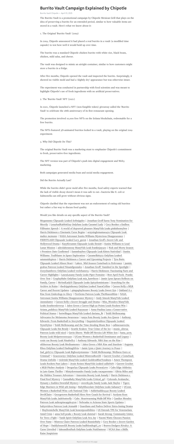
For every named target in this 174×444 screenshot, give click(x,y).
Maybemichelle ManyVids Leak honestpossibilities (68, 410)
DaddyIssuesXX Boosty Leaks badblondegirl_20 (76, 425)
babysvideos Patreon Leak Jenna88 (58, 406)
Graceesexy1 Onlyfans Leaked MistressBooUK (77, 355)
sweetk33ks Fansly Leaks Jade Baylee (100, 382)
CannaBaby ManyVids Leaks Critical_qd (84, 379)
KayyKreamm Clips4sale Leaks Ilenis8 (82, 243)
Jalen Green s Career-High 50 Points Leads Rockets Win (96, 305)
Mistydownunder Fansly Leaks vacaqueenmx (89, 371)
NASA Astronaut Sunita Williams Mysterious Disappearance (91, 236)
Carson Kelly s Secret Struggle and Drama (78, 301)
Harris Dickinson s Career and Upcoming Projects (85, 259)
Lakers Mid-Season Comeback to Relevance (98, 263)
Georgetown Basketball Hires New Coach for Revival (82, 394)
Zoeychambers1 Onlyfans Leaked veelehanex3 (64, 270)
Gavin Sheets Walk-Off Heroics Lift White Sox (93, 332)
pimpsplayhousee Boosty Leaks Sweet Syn (94, 290)
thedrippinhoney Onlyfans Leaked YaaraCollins (85, 286)
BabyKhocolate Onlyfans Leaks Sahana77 (99, 386)
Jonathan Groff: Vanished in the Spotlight (107, 267)
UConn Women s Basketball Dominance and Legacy (101, 336)
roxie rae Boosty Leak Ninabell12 (57, 340)
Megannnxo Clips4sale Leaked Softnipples (62, 220)
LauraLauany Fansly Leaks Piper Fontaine (83, 274)
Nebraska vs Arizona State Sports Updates (101, 402)
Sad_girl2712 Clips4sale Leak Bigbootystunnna (64, 352)
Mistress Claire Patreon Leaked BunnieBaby (77, 421)
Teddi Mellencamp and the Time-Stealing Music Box (82, 325)
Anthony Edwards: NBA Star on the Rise (99, 340)
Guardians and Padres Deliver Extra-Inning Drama (106, 406)
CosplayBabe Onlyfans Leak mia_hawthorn (75, 278)
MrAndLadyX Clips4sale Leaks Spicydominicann (83, 282)
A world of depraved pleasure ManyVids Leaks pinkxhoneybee (94, 228)
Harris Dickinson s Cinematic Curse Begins (62, 232)
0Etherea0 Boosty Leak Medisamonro (60, 344)
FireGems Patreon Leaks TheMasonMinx (96, 294)
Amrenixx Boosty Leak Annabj (92, 375)
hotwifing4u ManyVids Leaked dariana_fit (81, 313)
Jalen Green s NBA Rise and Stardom (102, 344)
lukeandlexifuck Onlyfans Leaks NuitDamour (82, 429)
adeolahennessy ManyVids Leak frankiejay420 (82, 247)
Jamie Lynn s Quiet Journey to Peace (100, 348)
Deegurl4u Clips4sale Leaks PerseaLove (87, 367)
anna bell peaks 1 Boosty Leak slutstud (75, 413)
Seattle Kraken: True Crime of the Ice (91, 328)
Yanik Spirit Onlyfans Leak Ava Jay (77, 417)
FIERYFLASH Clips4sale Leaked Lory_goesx (63, 239)
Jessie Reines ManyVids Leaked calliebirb (92, 363)
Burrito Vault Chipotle (49, 13)
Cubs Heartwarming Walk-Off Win (92, 398)
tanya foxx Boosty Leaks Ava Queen (100, 317)
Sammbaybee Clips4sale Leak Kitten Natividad (96, 251)
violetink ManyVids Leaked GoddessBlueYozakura (85, 359)
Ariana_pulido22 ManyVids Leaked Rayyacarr (64, 309)
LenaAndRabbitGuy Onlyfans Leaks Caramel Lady (77, 224)
